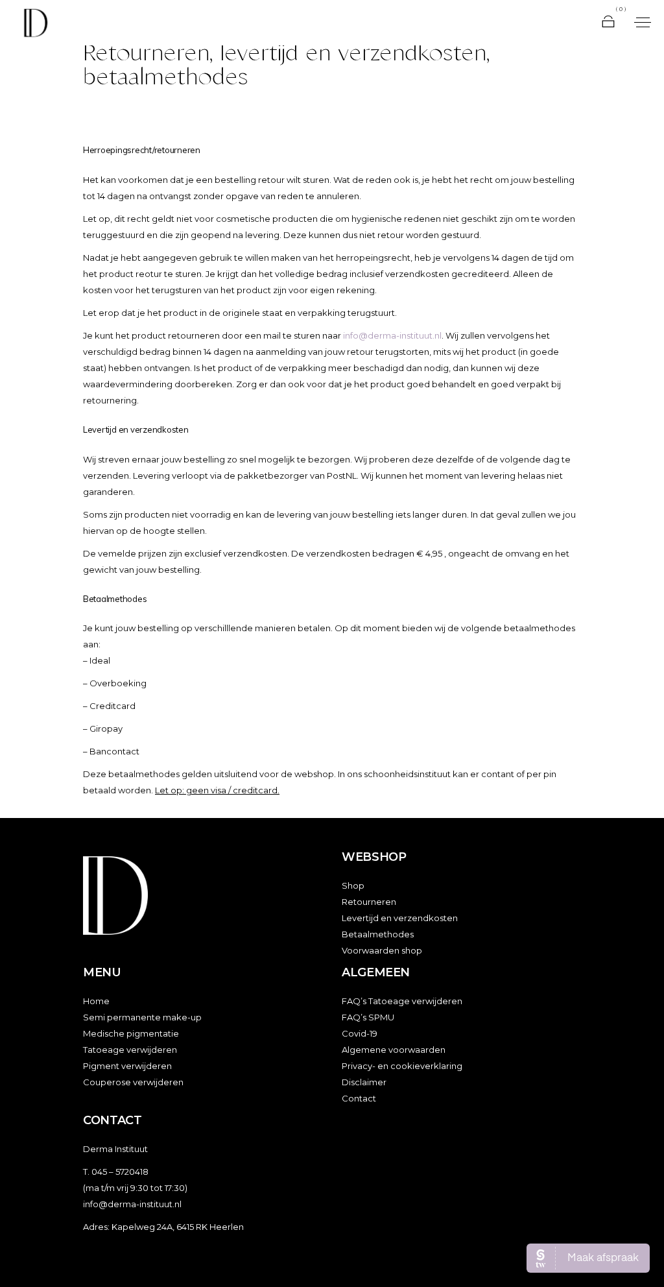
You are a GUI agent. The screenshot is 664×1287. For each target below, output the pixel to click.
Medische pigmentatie (131, 1033)
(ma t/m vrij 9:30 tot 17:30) (135, 1188)
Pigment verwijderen (127, 1066)
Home (96, 1001)
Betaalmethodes (378, 934)
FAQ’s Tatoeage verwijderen (402, 1001)
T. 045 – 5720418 (115, 1171)
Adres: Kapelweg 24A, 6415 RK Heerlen (163, 1226)
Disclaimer (364, 1082)
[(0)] (608, 22)
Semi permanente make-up (142, 1017)
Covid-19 (359, 1033)
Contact (359, 1098)
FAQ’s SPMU (368, 1017)
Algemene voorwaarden (393, 1049)
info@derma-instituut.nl (392, 335)
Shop (353, 885)
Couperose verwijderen (133, 1082)
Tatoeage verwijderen (130, 1049)
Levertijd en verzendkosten (400, 918)
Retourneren (369, 901)
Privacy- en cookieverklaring (402, 1066)
